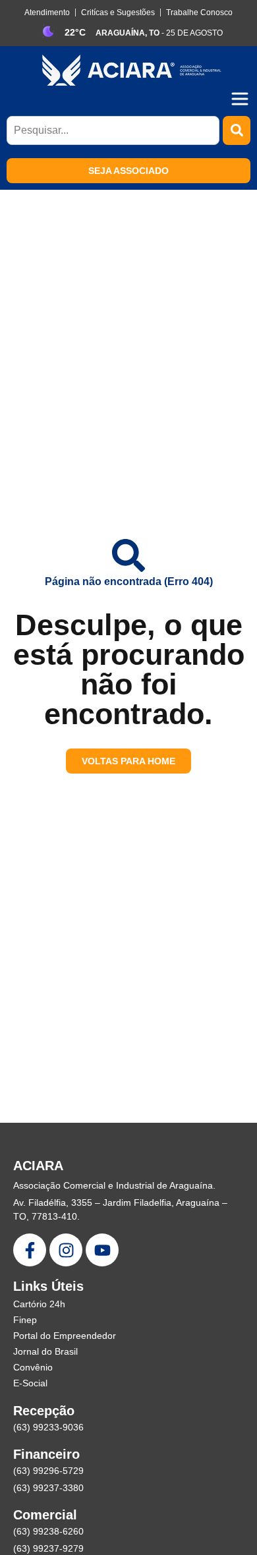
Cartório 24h (39, 1304)
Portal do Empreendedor (64, 1335)
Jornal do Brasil (45, 1351)
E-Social (30, 1383)
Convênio (33, 1367)
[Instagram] (65, 1249)
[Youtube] (102, 1249)
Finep (25, 1320)
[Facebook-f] (29, 1249)
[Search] (236, 130)
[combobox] (113, 130)
